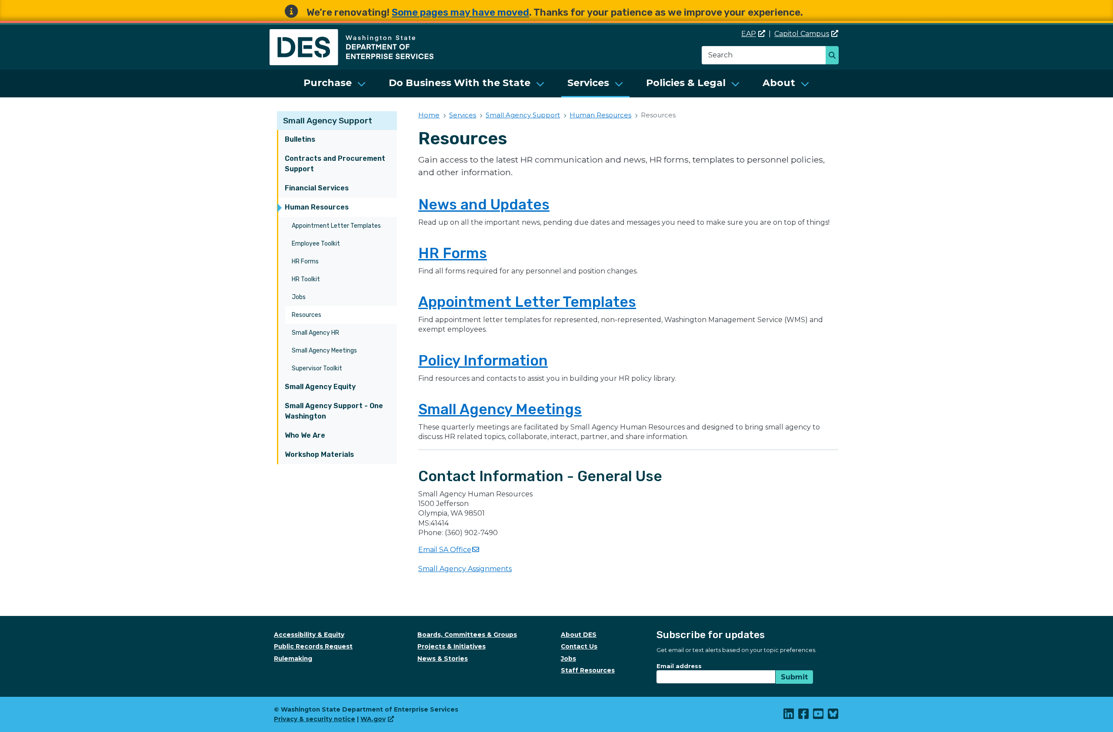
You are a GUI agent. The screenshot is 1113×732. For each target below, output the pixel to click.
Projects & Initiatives (451, 646)
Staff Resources (588, 670)
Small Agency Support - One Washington (334, 411)
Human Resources (317, 207)
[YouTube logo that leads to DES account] (818, 715)
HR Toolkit (306, 279)
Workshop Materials (319, 454)
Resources (306, 315)
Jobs (299, 297)
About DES (578, 634)
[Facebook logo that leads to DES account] (804, 715)
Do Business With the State (459, 83)
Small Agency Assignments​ (465, 569)
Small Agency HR (315, 332)
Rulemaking (293, 658)
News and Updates (484, 204)
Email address (679, 665)
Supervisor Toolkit (317, 368)
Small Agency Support (327, 121)
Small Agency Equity (320, 387)
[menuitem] (334, 83)
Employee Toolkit (316, 243)
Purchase (327, 83)
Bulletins (300, 139)
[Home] (351, 34)
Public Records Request (313, 646)
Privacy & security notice (314, 718)
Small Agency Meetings (324, 350)
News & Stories (442, 658)
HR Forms (305, 261)
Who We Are (305, 435)
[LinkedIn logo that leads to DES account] (789, 715)
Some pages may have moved (460, 12)
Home (429, 115)
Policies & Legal (686, 83)
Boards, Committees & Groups (467, 634)
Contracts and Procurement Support (335, 163)
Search (834, 56)
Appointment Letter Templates (336, 226)
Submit (794, 677)
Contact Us (579, 646)
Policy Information (483, 360)
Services (588, 83)
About (779, 83)
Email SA (444, 550)
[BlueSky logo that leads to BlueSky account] (833, 715)
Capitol (801, 34)
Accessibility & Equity (309, 634)
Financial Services (317, 188)
